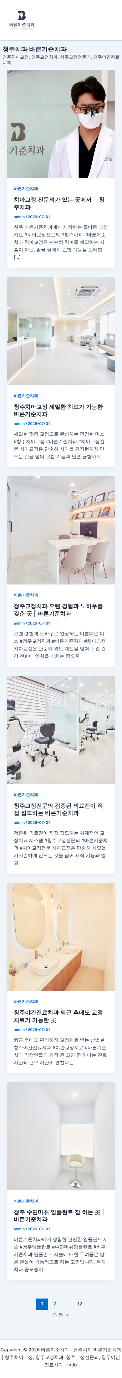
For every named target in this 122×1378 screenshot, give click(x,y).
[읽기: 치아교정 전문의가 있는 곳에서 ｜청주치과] (61, 124)
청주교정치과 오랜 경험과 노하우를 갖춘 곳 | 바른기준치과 (58, 609)
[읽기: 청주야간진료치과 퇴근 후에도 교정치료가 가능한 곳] (61, 937)
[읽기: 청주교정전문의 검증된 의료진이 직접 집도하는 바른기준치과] (61, 730)
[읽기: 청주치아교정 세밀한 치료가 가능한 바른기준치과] (61, 331)
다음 (61, 1315)
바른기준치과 (26, 188)
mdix (72, 1365)
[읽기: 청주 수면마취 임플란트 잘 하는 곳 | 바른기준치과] (61, 1136)
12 (80, 1304)
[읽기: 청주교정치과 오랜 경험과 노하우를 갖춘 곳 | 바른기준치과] (61, 530)
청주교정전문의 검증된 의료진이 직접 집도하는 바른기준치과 (58, 809)
